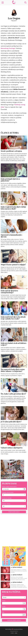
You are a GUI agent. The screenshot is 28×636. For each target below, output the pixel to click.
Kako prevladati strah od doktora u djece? (13, 344)
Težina (3, 606)
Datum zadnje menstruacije (9, 486)
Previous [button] (2, 469)
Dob (3, 612)
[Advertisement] (14, 531)
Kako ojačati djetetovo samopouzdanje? (9, 292)
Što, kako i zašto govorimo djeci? (13, 394)
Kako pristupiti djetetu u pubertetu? (10, 180)
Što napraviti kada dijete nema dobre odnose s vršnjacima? (13, 370)
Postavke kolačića (14, 631)
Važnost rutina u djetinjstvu (11, 448)
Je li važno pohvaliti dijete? (11, 422)
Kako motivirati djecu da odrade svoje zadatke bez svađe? (13, 318)
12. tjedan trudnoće (16, 575)
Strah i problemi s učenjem (11, 151)
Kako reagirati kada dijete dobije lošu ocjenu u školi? (13, 208)
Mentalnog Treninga (8, 48)
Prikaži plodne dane (13, 512)
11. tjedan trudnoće (16, 567)
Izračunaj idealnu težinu (13, 620)
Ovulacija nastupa (6, 498)
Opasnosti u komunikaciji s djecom (11, 236)
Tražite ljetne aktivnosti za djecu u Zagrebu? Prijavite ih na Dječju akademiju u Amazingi (12, 476)
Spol (3, 595)
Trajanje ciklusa (6, 504)
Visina (3, 600)
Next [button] (22, 469)
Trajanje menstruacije (7, 492)
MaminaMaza (14, 1)
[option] (12, 469)
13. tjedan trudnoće (16, 582)
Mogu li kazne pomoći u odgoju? (13, 265)
